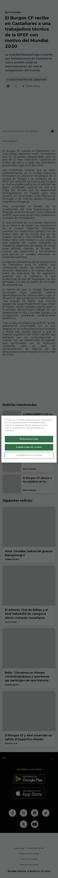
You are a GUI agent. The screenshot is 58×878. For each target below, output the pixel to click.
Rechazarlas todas (29, 439)
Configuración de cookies (29, 455)
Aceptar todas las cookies (29, 447)
